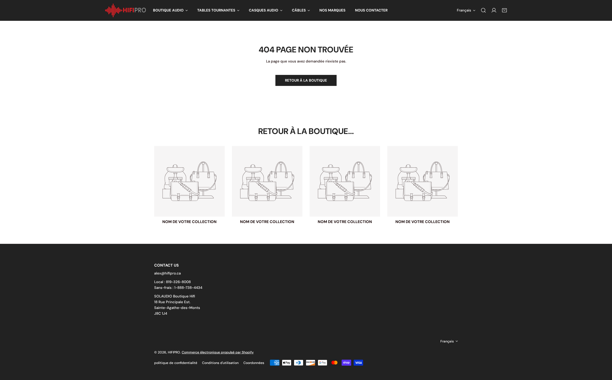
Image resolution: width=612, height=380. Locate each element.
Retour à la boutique (306, 80)
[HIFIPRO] (125, 10)
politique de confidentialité (175, 363)
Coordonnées (253, 363)
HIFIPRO (174, 352)
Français (464, 10)
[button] (170, 10)
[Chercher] (483, 10)
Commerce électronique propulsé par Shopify (218, 352)
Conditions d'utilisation (220, 363)
